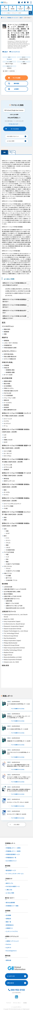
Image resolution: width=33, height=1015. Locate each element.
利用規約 (25, 1002)
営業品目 (8, 918)
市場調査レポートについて (12, 17)
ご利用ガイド (8, 878)
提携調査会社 (10, 925)
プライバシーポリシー (17, 1002)
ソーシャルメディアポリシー (16, 1007)
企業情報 (7, 911)
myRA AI (8, 947)
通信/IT (21, 17)
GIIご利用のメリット (11, 861)
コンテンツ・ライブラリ (12, 931)
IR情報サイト (9, 928)
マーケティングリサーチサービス (14, 873)
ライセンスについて (13, 124)
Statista (8, 944)
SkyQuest (9, 59)
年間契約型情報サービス (13, 854)
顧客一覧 (8, 922)
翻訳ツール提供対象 (10, 71)
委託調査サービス (11, 870)
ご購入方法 (9, 889)
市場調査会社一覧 (11, 857)
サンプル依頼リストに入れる (17, 708)
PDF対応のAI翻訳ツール (13, 886)
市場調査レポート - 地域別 (13, 851)
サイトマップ (8, 1002)
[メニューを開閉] (31, 2)
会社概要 (8, 915)
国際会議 (8, 960)
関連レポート (11, 152)
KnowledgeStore (11, 950)
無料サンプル (9, 883)
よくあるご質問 (10, 893)
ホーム (4, 17)
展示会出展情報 (10, 902)
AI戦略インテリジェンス (12, 941)
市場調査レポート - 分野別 (13, 848)
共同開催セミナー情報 (12, 906)
